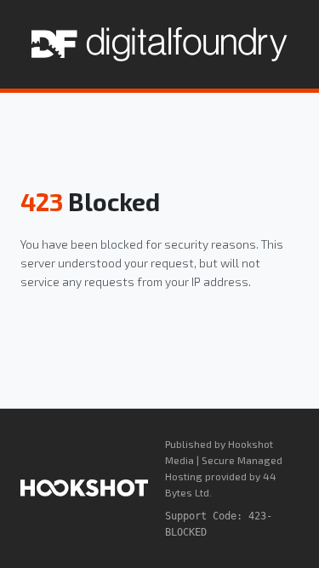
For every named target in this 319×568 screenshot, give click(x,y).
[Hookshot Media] (84, 487)
